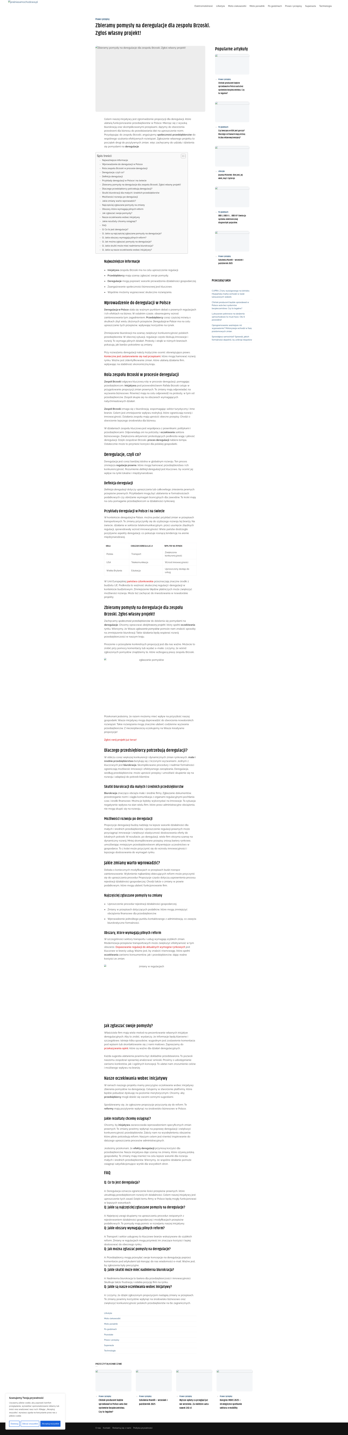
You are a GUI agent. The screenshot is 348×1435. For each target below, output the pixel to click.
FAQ (104, 225)
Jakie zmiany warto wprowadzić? (119, 201)
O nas (98, 1428)
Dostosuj (14, 1424)
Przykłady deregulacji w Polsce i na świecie (124, 180)
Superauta (109, 1345)
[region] (35, 1411)
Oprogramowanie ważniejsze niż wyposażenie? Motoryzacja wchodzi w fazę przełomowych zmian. (232, 328)
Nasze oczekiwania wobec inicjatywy (121, 217)
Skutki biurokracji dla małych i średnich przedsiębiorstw (130, 192)
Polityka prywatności (142, 1428)
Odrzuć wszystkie (30, 1424)
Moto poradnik (111, 1324)
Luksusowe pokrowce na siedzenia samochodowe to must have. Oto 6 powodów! (228, 317)
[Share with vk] (89, 89)
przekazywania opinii (116, 1048)
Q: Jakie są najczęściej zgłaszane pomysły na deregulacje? (132, 233)
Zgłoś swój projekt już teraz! (120, 739)
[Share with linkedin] (89, 82)
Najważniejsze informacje (115, 160)
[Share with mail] (89, 96)
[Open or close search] (338, 6)
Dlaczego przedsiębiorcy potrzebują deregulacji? (127, 188)
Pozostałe (108, 1334)
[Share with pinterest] (89, 62)
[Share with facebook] (89, 48)
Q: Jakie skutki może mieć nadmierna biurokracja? (127, 245)
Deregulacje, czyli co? (113, 172)
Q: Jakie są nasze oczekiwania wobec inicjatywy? (127, 250)
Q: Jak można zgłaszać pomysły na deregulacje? (127, 241)
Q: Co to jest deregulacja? (115, 229)
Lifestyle (108, 1313)
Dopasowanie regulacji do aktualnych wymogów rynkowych (150, 947)
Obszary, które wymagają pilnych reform (122, 209)
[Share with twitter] (89, 55)
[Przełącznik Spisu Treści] (182, 156)
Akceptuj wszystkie (50, 1424)
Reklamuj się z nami (121, 1428)
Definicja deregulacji (112, 176)
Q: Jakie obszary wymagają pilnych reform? (124, 237)
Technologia (110, 1350)
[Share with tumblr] (89, 69)
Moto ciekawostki (112, 1318)
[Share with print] (89, 103)
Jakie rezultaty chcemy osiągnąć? (119, 221)
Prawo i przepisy (102, 19)
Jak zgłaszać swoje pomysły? (117, 213)
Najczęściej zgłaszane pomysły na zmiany (123, 205)
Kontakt (106, 1428)
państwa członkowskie (140, 581)
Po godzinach (110, 1329)
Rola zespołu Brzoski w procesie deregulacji (124, 168)
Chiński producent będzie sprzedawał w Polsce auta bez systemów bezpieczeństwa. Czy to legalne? (230, 305)
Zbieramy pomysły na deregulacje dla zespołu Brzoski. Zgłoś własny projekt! (141, 184)
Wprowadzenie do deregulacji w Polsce (122, 164)
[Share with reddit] (89, 76)
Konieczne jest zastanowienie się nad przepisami (132, 356)
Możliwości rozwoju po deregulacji (120, 197)
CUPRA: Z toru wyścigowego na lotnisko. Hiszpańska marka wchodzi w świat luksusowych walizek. (231, 294)
